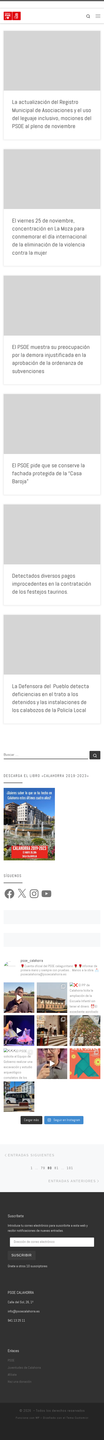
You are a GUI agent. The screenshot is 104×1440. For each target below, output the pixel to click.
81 (56, 1168)
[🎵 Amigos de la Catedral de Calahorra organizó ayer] (52, 1030)
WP (37, 1417)
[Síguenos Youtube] (32, 4)
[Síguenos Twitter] (18, 4)
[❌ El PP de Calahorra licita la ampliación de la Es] (85, 997)
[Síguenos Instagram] (25, 4)
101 (70, 1168)
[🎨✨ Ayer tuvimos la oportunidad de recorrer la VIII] (85, 1063)
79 (43, 1168)
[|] (12, 15)
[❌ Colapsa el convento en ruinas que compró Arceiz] (19, 997)
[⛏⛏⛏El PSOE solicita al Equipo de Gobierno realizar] (19, 1063)
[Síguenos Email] (5, 4)
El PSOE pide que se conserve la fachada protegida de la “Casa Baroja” (48, 473)
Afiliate (12, 1375)
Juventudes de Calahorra (24, 1368)
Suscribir (21, 1255)
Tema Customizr (78, 1417)
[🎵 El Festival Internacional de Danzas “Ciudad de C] (19, 1030)
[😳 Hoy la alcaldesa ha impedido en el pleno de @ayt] (52, 1063)
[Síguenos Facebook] (11, 4)
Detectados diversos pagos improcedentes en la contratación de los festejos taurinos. (51, 584)
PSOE (11, 1360)
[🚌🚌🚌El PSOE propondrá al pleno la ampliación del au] (19, 1096)
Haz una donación (19, 1382)
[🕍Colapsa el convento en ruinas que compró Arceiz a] (52, 997)
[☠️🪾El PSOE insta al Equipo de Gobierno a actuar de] (85, 1030)
